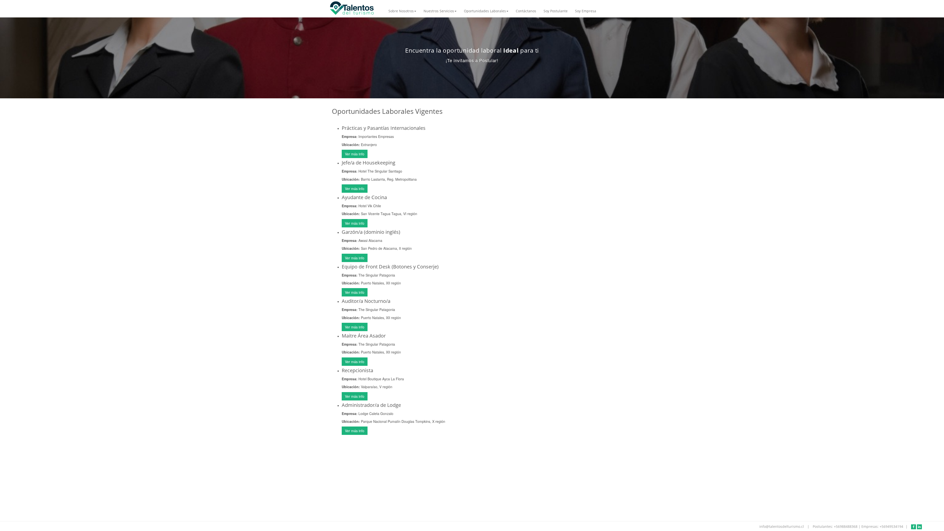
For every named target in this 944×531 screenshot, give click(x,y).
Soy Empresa (585, 11)
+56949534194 (891, 526)
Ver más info (354, 153)
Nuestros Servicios (439, 11)
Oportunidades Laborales (485, 11)
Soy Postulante (556, 11)
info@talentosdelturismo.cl (782, 526)
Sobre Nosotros (401, 11)
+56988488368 (846, 526)
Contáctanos (526, 11)
